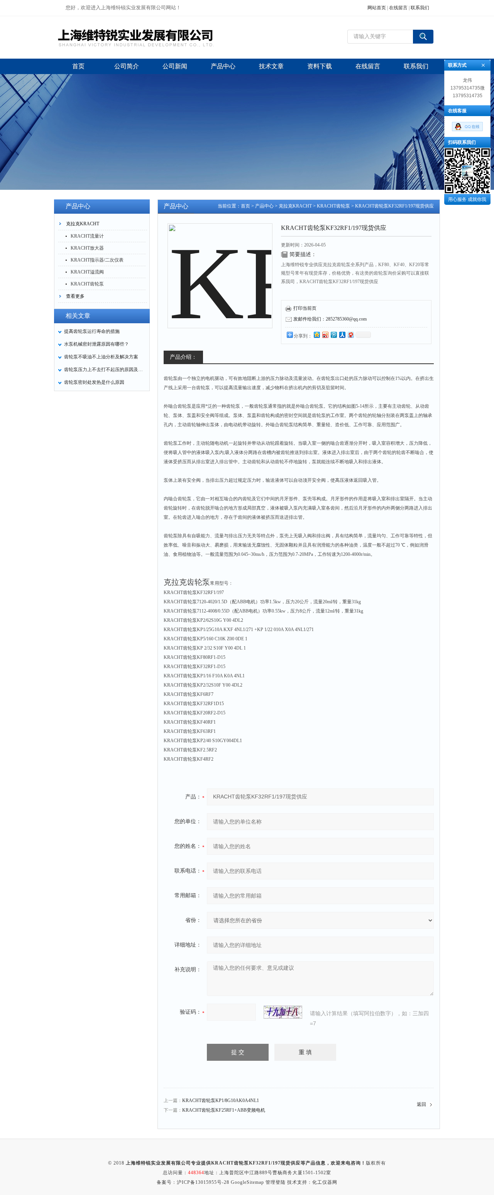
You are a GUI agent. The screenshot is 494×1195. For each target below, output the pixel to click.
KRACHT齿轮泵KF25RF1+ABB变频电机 (223, 1110)
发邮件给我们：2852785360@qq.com (330, 319)
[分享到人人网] (342, 334)
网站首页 (376, 7)
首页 (245, 206)
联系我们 (420, 7)
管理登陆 (276, 1182)
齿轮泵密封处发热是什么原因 (94, 382)
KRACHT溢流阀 (87, 272)
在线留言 (398, 7)
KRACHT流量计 (87, 236)
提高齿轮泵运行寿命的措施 (92, 331)
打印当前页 (304, 308)
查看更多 (75, 296)
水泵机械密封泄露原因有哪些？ (96, 344)
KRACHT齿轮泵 (87, 284)
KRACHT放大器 (87, 248)
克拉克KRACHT (82, 223)
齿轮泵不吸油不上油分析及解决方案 (101, 357)
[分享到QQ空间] (316, 334)
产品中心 (264, 206)
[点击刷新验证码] (283, 1012)
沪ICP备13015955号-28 (203, 1182)
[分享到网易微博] (350, 334)
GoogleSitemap (247, 1182)
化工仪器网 (324, 1182)
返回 (421, 1104)
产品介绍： (183, 357)
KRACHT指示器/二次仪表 (97, 260)
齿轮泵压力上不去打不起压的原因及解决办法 (104, 369)
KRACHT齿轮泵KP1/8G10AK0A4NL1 (220, 1100)
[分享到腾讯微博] (333, 334)
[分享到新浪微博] (325, 334)
